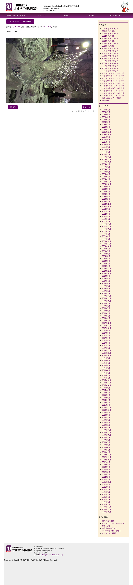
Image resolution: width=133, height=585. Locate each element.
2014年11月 (106, 410)
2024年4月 (106, 174)
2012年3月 (106, 475)
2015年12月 (106, 380)
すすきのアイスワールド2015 (113, 73)
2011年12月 (106, 482)
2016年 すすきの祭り (110, 51)
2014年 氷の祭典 (108, 46)
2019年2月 (106, 291)
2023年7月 (106, 192)
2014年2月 (106, 425)
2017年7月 (106, 335)
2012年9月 (106, 462)
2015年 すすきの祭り (110, 48)
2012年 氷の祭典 (108, 36)
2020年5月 (106, 256)
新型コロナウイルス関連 (111, 98)
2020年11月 (106, 244)
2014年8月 (106, 415)
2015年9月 (106, 388)
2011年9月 (106, 484)
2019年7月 (106, 281)
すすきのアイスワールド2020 (113, 86)
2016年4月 (106, 370)
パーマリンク (77, 111)
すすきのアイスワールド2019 (113, 83)
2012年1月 (106, 479)
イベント (41, 16)
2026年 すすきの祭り (110, 71)
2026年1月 (106, 127)
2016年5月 (106, 368)
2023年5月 (106, 196)
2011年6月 (106, 492)
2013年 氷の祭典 (108, 41)
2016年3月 (106, 373)
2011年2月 (106, 502)
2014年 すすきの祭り (110, 43)
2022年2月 (106, 221)
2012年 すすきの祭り (110, 34)
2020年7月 (106, 251)
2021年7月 (106, 231)
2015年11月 (106, 383)
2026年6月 (106, 115)
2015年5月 (106, 398)
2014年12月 (106, 407)
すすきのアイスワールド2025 (113, 93)
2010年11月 (106, 509)
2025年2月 (106, 152)
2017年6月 (106, 338)
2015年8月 (106, 390)
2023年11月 (106, 182)
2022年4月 (106, 219)
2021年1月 (106, 239)
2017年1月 (106, 348)
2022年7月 (106, 211)
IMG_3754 (12, 107)
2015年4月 (106, 400)
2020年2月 (106, 264)
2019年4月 (106, 288)
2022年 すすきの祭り (110, 61)
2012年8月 (106, 465)
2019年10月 (106, 273)
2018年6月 (106, 311)
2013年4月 (106, 447)
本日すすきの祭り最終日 (111, 531)
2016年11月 (106, 353)
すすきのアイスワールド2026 (113, 96)
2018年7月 (106, 308)
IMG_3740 (86, 107)
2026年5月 (106, 117)
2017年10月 (106, 328)
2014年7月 (106, 417)
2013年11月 (106, 432)
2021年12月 (106, 224)
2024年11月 (106, 159)
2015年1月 (106, 405)
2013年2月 (106, 450)
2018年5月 (106, 313)
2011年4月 (106, 497)
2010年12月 (106, 507)
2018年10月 (106, 301)
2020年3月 (106, 261)
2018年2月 (106, 318)
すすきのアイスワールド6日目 (20, 21)
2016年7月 (106, 363)
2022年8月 (106, 209)
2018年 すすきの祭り (110, 56)
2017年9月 (106, 331)
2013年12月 (106, 430)
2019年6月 (106, 283)
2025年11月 (106, 132)
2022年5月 (106, 216)
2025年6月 (106, 144)
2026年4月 (106, 120)
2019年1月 (106, 293)
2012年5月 (106, 472)
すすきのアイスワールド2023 (113, 88)
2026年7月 (106, 112)
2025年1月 (106, 154)
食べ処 (66, 16)
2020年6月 (106, 254)
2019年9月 (106, 276)
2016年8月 (106, 360)
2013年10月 (106, 435)
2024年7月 (106, 169)
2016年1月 (106, 378)
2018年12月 (106, 296)
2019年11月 (106, 271)
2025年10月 (106, 134)
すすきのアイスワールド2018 (113, 81)
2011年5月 (106, 494)
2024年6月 (106, 172)
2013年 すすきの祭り (110, 38)
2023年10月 (106, 184)
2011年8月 (106, 487)
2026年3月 (106, 122)
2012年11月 (106, 457)
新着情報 (105, 100)
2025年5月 (106, 147)
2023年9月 (106, 187)
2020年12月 (106, 241)
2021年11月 (106, 226)
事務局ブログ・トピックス (16, 16)
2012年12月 (106, 455)
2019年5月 (106, 286)
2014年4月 (106, 422)
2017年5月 (106, 340)
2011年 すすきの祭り (110, 29)
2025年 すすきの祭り (110, 68)
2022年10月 (106, 206)
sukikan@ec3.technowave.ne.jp (51, 555)
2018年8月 (106, 306)
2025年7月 (106, 142)
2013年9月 (106, 437)
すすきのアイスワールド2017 (113, 78)
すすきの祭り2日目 (109, 533)
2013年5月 (106, 445)
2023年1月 (106, 201)
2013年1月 (106, 452)
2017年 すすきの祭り (110, 53)
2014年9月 (106, 412)
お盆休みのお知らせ (109, 528)
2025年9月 (106, 137)
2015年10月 (106, 385)
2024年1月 (106, 179)
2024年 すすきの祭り (110, 66)
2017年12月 (106, 323)
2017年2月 (106, 345)
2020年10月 (106, 246)
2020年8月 (106, 249)
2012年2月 (106, 477)
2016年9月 (106, 358)
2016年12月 (106, 350)
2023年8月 (106, 189)
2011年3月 (106, 499)
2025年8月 (106, 139)
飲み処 (91, 16)
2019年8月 (106, 278)
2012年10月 (106, 460)
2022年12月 (106, 204)
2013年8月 (106, 440)
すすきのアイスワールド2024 (113, 91)
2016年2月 (106, 375)
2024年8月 (106, 167)
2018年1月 (106, 321)
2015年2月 (106, 403)
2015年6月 (106, 395)
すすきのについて (116, 16)
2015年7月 (106, 393)
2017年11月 (106, 326)
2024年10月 (106, 162)
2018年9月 (106, 303)
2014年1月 (106, 427)
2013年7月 (106, 442)
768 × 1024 (47, 27)
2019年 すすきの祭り (110, 58)
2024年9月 (106, 164)
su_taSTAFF (16, 27)
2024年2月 (106, 177)
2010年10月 (106, 512)
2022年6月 (106, 214)
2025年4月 (106, 149)
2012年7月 (106, 467)
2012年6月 (106, 469)
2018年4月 (106, 316)
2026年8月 (106, 110)
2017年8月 (106, 333)
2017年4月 (106, 343)
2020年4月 (106, 259)
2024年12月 (106, 157)
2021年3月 (106, 236)
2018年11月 (106, 298)
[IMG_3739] (49, 102)
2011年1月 (106, 504)
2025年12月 (106, 130)
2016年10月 (106, 355)
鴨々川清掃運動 (108, 521)
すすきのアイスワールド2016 (113, 76)
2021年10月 (106, 229)
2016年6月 (106, 365)
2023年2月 (106, 199)
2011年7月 (106, 489)
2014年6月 (106, 420)
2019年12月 (106, 268)
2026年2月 (106, 125)
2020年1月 (106, 266)
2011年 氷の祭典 (108, 31)
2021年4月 (106, 234)
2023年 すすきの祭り (110, 63)
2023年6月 (106, 194)
